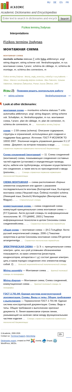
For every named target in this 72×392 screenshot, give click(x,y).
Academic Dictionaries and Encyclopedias (29, 12)
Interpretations (19, 33)
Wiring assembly (12, 270)
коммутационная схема (17, 206)
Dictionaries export (8, 341)
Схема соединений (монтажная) (22, 154)
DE (54, 2)
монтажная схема (13, 110)
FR (67, 2)
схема (6, 130)
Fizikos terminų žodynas (36, 27)
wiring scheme (16, 95)
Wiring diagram (12, 280)
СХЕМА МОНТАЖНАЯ (15, 182)
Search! (65, 18)
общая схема (11, 229)
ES (61, 2)
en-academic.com (13, 5)
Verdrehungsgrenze (55, 95)
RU (48, 2)
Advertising (30, 336)
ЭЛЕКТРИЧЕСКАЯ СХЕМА (18, 246)
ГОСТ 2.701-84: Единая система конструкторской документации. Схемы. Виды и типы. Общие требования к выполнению (37, 297)
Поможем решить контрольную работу (40, 90)
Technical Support (18, 336)
